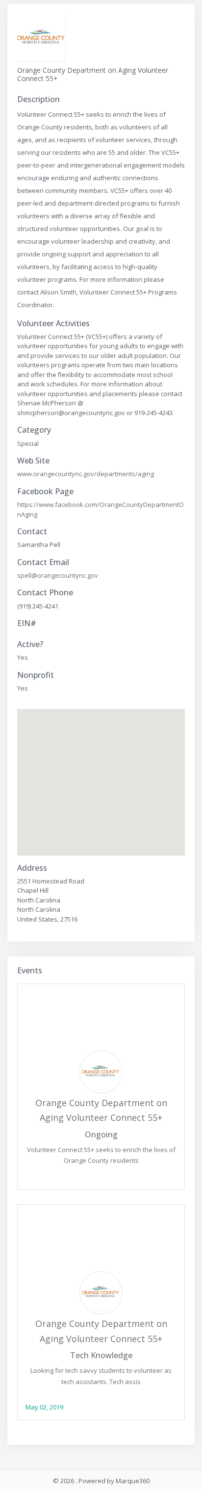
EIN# (26, 623)
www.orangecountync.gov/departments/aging (85, 473)
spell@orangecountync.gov (57, 575)
